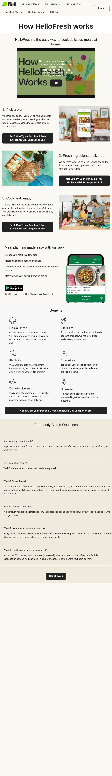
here (65, 76)
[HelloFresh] (9, 4)
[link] (56, 576)
